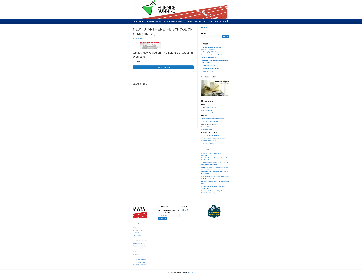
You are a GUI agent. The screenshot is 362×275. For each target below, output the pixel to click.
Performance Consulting (140, 240)
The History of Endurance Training (212, 55)
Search (203, 33)
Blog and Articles (160, 21)
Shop (204, 21)
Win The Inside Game (139, 264)
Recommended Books (139, 248)
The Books (149, 21)
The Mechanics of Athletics (210, 68)
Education (136, 232)
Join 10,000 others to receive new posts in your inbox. (168, 211)
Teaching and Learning (208, 57)
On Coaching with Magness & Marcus (212, 118)
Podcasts (189, 21)
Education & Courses (176, 21)
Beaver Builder (192, 272)
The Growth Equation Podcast (210, 121)
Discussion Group (206, 129)
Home (135, 21)
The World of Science (208, 65)
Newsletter (198, 21)
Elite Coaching (137, 235)
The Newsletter (205, 127)
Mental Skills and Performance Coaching (213, 138)
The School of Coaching (140, 262)
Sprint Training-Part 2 (207, 179)
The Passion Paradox (207, 113)
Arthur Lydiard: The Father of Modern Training (215, 176)
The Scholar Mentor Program (210, 135)
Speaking (135, 254)
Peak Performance (206, 110)
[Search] (227, 21)
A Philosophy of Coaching (209, 52)
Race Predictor (214, 21)
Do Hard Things (137, 230)
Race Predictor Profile (139, 246)
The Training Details (207, 71)
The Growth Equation (207, 143)
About (141, 21)
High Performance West (208, 140)
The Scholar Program (139, 259)
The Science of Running (208, 107)
